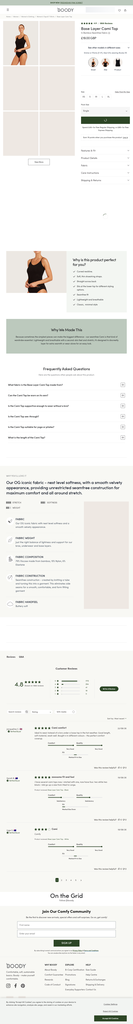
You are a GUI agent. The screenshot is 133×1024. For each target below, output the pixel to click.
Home (8, 16)
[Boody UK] (65, 10)
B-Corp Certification (74, 969)
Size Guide (91, 969)
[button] (72, 681)
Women (16, 16)
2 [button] (61, 880)
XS (83, 96)
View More (39, 162)
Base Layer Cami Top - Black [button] (58, 790)
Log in (125, 137)
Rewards (49, 979)
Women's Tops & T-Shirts (45, 16)
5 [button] (75, 880)
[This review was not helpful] (124, 767)
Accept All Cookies (110, 1018)
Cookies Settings (110, 1004)
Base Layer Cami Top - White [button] (58, 839)
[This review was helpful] (119, 767)
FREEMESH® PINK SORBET (71, 2)
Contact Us (91, 989)
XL (108, 96)
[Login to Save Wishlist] (119, 9)
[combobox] (41, 712)
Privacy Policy (77, 951)
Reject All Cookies (110, 1011)
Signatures (70, 984)
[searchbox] (15, 712)
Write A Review (109, 688)
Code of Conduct (53, 984)
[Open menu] (7, 9)
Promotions (70, 974)
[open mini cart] (125, 9)
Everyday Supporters (75, 989)
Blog (67, 979)
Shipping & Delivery (95, 984)
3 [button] (66, 880)
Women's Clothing (27, 16)
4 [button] (71, 880)
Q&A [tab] (21, 657)
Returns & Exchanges (95, 979)
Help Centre (91, 974)
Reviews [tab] (11, 657)
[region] (66, 1011)
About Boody (51, 969)
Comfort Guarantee (54, 974)
